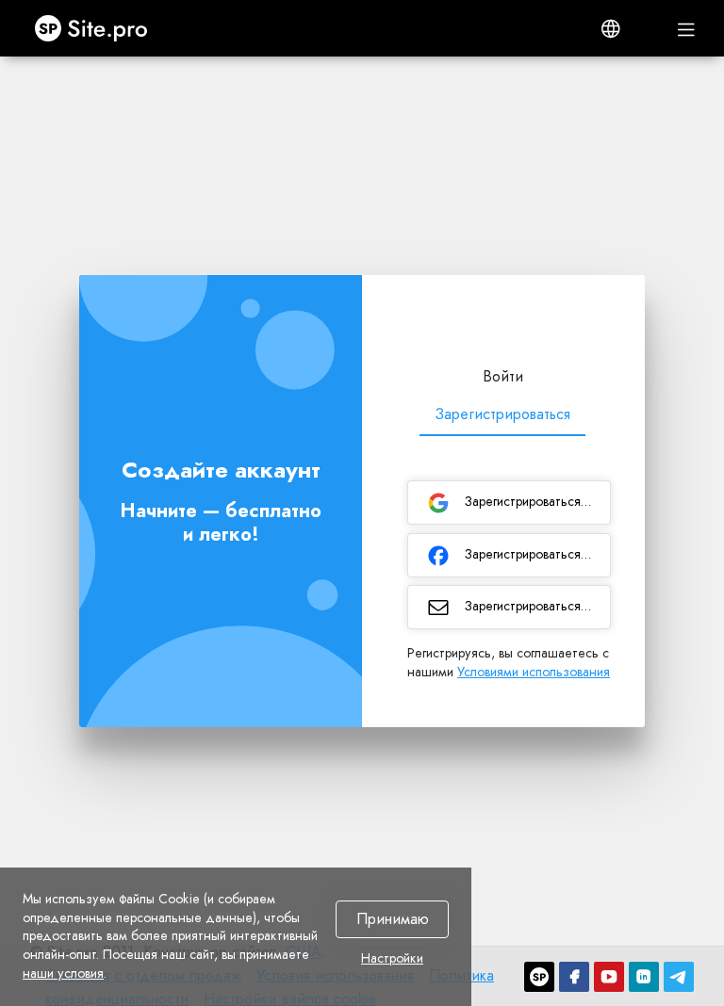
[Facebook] (574, 977)
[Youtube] (609, 977)
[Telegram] (679, 977)
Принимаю (392, 920)
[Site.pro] (539, 977)
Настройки (392, 958)
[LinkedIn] (644, 977)
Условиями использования (533, 671)
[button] (611, 28)
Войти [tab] (503, 376)
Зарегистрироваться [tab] (502, 414)
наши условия (63, 973)
